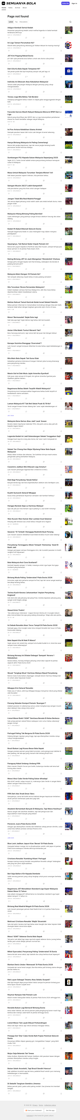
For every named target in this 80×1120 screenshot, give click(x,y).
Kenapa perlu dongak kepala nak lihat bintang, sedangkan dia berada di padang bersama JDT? (33, 263)
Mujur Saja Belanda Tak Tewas (21, 1053)
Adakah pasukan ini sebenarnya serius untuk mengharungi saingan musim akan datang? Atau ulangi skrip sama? (34, 707)
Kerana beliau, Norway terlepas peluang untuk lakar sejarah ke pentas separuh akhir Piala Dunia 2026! (33, 662)
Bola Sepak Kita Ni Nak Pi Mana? (22, 640)
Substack (30, 1116)
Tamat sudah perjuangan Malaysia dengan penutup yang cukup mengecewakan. (30, 85)
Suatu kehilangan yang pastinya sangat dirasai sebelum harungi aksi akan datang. (34, 217)
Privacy (35, 1105)
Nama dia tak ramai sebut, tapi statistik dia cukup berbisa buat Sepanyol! (34, 954)
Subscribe (65, 3)
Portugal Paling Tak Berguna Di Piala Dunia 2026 (29, 733)
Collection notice (50, 1105)
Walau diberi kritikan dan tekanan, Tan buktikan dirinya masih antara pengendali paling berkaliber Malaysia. (32, 455)
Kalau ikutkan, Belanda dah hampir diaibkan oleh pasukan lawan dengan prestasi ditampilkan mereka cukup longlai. (34, 1057)
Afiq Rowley (17, 35)
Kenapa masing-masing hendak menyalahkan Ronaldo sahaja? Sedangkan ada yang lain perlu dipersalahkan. (34, 862)
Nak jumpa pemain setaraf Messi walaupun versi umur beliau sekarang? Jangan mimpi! (33, 722)
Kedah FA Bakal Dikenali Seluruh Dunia (24, 229)
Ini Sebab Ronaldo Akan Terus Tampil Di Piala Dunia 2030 (33, 625)
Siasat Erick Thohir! (16, 610)
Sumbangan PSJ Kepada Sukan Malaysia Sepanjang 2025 (33, 158)
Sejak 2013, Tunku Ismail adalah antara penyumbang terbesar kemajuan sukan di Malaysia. (33, 161)
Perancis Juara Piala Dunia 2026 (22, 824)
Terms (41, 1105)
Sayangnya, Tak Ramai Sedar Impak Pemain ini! (28, 244)
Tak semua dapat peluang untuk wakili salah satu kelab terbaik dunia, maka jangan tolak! (35, 202)
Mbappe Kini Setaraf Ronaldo (20, 688)
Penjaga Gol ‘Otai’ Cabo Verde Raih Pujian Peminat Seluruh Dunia (33, 1037)
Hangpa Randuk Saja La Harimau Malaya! (25, 506)
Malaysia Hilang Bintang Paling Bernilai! (25, 214)
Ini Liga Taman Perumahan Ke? (21, 43)
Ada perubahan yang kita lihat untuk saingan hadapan (27, 188)
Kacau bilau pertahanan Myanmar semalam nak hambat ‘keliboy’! (31, 496)
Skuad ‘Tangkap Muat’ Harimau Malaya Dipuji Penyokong (32, 673)
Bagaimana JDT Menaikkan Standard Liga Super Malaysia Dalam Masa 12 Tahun (33, 890)
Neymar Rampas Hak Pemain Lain (22, 995)
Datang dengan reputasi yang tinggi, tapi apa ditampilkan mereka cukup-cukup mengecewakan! (34, 737)
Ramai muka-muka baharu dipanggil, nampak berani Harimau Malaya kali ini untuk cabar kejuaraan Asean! (34, 677)
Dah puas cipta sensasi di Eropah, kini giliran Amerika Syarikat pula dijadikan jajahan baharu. (32, 377)
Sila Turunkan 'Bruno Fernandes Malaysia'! (26, 287)
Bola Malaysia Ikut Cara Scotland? (22, 562)
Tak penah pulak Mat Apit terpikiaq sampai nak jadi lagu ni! (29, 71)
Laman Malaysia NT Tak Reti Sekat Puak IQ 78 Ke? (29, 404)
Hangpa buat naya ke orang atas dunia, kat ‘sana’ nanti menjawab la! (32, 439)
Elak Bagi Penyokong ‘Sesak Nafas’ (23, 480)
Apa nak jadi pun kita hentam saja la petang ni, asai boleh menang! (32, 509)
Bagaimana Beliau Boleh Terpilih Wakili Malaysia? (29, 388)
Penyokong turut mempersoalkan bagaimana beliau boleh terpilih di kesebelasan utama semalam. (32, 392)
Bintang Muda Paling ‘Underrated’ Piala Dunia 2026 (30, 577)
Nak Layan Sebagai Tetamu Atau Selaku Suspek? (29, 980)
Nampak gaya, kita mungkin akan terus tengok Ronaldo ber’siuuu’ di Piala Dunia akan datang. (34, 629)
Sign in (74, 3)
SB (13, 121)
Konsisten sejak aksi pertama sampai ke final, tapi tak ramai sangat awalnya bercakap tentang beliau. (35, 581)
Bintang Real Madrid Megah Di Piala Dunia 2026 (28, 906)
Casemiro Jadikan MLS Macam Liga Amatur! (27, 467)
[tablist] (18, 22)
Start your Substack (34, 1110)
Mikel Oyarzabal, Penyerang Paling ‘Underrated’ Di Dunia (32, 952)
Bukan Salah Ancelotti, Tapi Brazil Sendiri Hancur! (29, 1068)
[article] (40, 32)
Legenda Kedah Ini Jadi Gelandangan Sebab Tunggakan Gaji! (34, 436)
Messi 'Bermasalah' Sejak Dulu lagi (23, 317)
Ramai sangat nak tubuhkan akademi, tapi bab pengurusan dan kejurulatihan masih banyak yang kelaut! (30, 812)
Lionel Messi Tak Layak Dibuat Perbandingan (27, 1023)
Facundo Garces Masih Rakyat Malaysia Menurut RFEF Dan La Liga (34, 113)
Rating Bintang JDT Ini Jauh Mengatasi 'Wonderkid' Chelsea (34, 259)
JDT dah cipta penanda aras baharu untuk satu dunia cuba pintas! (31, 58)
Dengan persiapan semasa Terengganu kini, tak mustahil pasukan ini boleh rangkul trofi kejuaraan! (34, 551)
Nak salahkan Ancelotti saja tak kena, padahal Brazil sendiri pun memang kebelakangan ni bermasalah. (34, 1072)
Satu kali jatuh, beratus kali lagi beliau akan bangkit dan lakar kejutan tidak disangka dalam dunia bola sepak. (34, 925)
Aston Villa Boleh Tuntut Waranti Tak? (24, 330)
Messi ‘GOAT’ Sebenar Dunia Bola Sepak (25, 936)
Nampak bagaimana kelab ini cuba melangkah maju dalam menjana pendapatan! (32, 233)
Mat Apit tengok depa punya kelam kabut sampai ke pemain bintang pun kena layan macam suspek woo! (34, 983)
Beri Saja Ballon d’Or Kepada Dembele (24, 874)
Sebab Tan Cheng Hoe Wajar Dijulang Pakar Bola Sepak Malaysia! (31, 450)
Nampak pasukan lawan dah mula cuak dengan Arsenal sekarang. (31, 132)
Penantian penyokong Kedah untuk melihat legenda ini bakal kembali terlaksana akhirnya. (32, 31)
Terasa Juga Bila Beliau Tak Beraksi (23, 97)
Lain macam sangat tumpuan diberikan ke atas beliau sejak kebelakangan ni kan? (35, 347)
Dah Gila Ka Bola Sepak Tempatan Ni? (24, 69)
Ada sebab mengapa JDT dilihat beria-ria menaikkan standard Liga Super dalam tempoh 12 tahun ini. (33, 895)
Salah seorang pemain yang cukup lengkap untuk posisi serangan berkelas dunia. (34, 877)
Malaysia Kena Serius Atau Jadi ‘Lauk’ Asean (27, 421)
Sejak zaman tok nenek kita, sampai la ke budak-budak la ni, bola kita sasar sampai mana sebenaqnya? (34, 644)
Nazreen (15, 524)
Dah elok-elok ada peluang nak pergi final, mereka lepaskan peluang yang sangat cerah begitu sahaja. (34, 599)
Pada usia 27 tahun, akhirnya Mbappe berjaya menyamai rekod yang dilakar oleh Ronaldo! (35, 692)
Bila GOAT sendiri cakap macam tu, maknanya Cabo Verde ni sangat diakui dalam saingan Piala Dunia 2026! (34, 782)
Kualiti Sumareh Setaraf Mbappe (22, 493)
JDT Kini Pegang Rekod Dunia (20, 56)
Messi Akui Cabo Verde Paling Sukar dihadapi (28, 779)
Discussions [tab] (23, 22)
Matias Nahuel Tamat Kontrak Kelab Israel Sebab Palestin (33, 302)
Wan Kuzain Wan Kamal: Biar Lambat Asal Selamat (30, 519)
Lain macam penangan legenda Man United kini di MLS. (28, 470)
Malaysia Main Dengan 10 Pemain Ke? (24, 274)
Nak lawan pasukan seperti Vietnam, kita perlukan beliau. (28, 175)
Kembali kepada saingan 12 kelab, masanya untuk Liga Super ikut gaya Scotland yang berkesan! (33, 566)
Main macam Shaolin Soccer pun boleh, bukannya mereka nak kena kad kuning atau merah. (33, 767)
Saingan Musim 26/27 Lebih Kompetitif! (25, 186)
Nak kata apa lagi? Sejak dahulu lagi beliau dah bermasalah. (29, 320)
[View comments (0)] (26, 37)
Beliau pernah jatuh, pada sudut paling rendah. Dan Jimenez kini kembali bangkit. (34, 1087)
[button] (3, 7)
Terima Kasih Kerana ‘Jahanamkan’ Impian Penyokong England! (31, 594)
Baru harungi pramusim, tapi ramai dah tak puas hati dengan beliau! (32, 333)
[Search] (70, 22)
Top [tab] (16, 22)
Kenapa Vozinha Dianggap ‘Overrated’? (25, 343)
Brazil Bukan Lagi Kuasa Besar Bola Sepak (26, 748)
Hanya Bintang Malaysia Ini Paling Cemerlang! (28, 142)
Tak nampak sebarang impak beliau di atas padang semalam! (29, 277)
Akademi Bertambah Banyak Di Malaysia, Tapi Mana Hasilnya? (35, 809)
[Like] (9, 37)
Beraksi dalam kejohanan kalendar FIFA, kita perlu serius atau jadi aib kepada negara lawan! (32, 425)
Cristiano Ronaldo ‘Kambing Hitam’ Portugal (27, 859)
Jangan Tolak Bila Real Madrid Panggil (24, 199)
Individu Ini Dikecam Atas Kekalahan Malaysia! (28, 82)
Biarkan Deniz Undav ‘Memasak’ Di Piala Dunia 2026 (30, 965)
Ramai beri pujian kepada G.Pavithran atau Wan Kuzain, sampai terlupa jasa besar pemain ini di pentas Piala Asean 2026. (35, 248)
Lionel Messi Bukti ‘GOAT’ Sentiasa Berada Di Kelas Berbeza (33, 718)
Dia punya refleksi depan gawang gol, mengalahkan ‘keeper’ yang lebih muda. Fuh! (33, 1042)
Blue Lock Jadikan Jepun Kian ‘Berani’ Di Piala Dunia (30, 843)
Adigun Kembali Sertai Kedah (20, 28)
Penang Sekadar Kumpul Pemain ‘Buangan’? (27, 703)
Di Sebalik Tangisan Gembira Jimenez (24, 1084)
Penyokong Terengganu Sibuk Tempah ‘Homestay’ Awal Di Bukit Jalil (33, 546)
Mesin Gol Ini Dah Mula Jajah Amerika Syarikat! (28, 373)
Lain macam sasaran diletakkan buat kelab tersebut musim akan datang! (33, 535)
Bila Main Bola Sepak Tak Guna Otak (23, 358)
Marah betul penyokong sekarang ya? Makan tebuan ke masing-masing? (34, 45)
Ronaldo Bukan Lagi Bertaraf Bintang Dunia (26, 1008)
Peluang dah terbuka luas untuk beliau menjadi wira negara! (29, 522)
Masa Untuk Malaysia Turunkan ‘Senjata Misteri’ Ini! (30, 173)
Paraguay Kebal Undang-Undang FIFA (24, 763)
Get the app (50, 1110)
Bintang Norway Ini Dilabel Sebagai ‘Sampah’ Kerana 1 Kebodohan (31, 656)
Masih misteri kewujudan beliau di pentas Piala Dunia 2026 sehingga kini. (34, 997)
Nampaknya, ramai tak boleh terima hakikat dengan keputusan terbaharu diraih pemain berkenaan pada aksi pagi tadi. (34, 797)
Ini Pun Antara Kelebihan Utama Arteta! (25, 129)
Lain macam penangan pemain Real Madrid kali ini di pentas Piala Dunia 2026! (33, 910)
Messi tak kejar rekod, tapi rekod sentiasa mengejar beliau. (29, 1026)
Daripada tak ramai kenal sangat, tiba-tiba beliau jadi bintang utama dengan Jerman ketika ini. (35, 968)
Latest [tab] (11, 22)
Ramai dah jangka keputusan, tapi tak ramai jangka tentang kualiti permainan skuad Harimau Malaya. (31, 146)
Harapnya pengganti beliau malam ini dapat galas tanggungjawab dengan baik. (34, 101)
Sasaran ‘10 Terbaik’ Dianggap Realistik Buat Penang (30, 532)
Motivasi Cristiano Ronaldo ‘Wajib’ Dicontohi (27, 921)
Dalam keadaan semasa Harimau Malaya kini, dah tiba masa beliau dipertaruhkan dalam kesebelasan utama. (32, 291)
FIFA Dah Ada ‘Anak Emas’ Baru (21, 794)
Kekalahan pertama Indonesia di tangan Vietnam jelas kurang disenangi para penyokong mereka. (33, 362)
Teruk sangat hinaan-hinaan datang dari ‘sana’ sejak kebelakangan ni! (32, 406)
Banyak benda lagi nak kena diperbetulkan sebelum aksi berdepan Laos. (33, 483)
